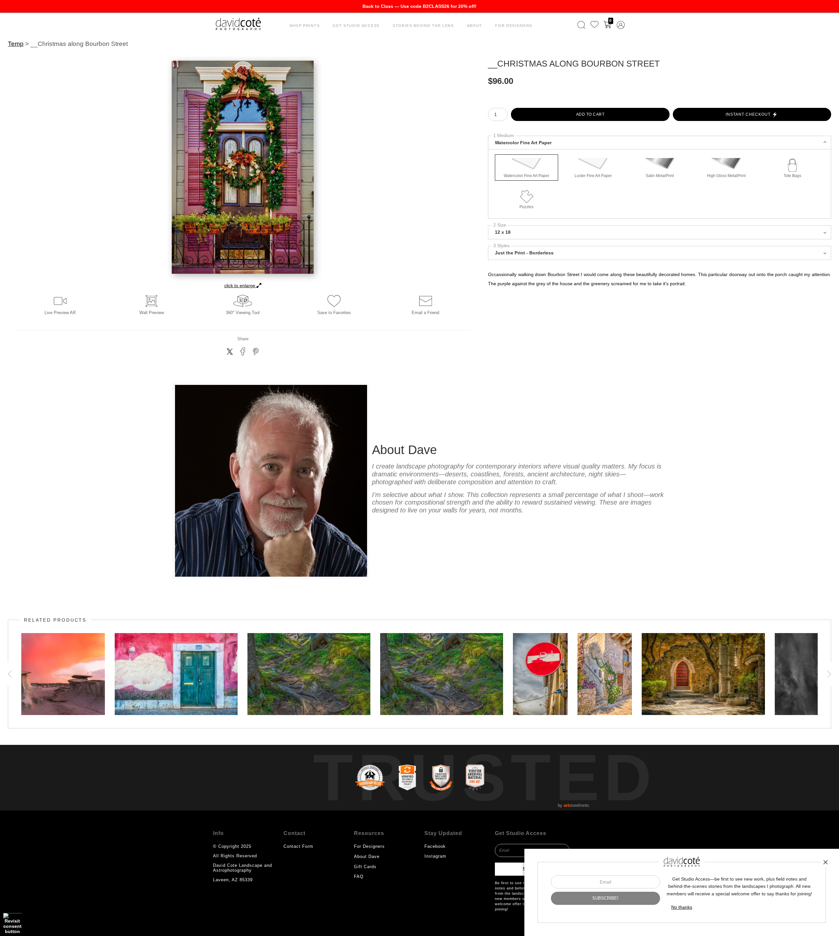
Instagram (435, 856)
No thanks (681, 907)
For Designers (513, 26)
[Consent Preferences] (12, 923)
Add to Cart (590, 114)
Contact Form (298, 846)
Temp (16, 43)
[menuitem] (581, 25)
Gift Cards (365, 866)
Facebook (435, 846)
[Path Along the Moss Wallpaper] (441, 674)
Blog (359, 886)
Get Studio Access (356, 26)
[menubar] (600, 25)
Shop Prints (304, 26)
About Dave (367, 856)
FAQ (358, 876)
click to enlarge (240, 285)
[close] (825, 862)
